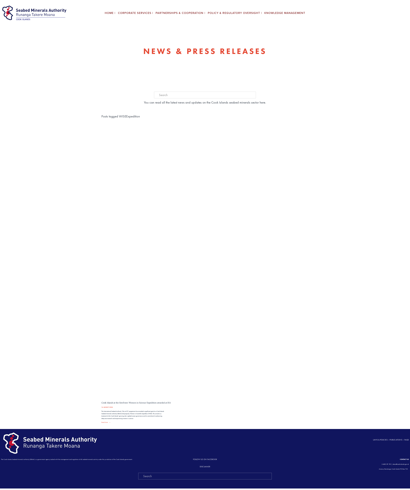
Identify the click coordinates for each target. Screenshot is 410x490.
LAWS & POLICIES (380, 440)
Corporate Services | (135, 13)
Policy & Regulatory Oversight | (235, 13)
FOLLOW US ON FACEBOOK (205, 459)
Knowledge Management (284, 13)
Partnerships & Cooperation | (180, 13)
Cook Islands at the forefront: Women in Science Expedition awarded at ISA (136, 402)
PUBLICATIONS (396, 440)
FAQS (406, 440)
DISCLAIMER (205, 466)
